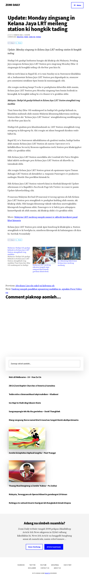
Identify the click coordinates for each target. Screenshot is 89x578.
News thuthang (34, 547)
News (26, 37)
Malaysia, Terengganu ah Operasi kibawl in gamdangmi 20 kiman (38, 494)
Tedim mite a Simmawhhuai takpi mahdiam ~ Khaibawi (33, 394)
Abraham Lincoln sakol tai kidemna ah (34, 286)
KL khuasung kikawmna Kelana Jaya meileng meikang (67, 263)
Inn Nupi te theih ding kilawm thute (25, 402)
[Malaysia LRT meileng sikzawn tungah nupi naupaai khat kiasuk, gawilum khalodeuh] (44, 255)
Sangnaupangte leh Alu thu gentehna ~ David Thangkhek (34, 411)
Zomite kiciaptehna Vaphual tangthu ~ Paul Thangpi (32, 452)
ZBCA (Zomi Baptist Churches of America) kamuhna (32, 385)
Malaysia (20, 37)
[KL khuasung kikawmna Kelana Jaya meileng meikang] (69, 253)
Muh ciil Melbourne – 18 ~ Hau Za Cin (25, 377)
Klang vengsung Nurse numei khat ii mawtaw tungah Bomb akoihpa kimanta (43, 420)
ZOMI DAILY (13, 5)
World (38, 37)
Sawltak (32, 37)
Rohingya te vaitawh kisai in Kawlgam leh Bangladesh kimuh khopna (40, 502)
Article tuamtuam (54, 547)
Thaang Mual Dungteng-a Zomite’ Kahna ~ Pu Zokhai (33, 485)
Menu (79, 5)
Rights (47, 573)
